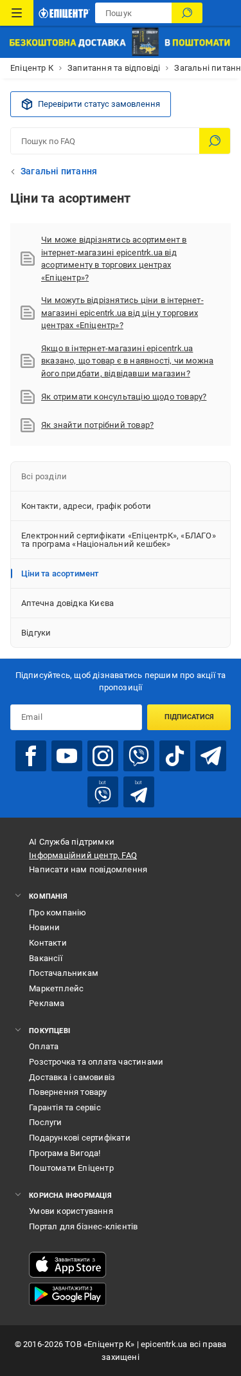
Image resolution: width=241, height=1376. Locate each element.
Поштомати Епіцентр (71, 1168)
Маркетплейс (56, 988)
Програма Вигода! (64, 1153)
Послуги (45, 1122)
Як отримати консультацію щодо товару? (123, 396)
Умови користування (71, 1211)
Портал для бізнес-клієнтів (83, 1226)
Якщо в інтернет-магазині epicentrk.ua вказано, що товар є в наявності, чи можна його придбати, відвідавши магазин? (127, 361)
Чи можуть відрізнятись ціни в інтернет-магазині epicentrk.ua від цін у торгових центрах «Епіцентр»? (122, 312)
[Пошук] (187, 13)
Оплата (43, 1046)
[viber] (138, 755)
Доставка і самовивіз (72, 1077)
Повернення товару (68, 1092)
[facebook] (30, 755)
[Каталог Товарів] (16, 13)
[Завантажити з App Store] (67, 1265)
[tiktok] (174, 755)
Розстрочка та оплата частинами (96, 1062)
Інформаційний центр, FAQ (83, 855)
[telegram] (210, 755)
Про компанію (57, 912)
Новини (44, 927)
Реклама (46, 1003)
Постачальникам (63, 973)
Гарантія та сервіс (65, 1107)
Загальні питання (59, 171)
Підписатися (189, 717)
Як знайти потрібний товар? (97, 425)
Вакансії (45, 958)
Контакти (48, 943)
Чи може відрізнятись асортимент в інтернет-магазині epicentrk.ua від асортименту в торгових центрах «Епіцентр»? (114, 258)
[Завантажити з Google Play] (67, 1294)
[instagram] (102, 755)
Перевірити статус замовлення (99, 104)
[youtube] (66, 755)
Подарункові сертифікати (79, 1137)
